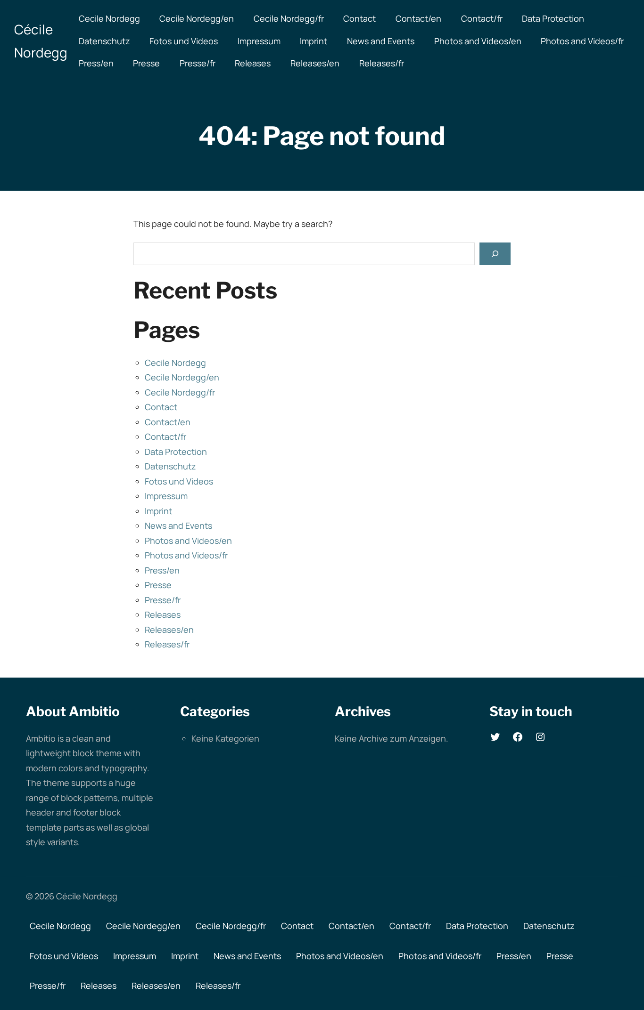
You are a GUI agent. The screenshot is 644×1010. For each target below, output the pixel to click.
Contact (359, 18)
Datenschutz (104, 41)
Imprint (313, 41)
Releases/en (314, 63)
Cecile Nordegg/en (196, 18)
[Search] (495, 253)
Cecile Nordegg (109, 18)
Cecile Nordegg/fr (289, 18)
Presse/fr (197, 63)
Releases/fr (381, 63)
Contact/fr (482, 18)
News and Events (380, 41)
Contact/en (418, 18)
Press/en (96, 63)
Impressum (259, 41)
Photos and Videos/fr (582, 41)
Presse (146, 63)
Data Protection (553, 18)
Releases (253, 63)
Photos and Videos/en (477, 41)
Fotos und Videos (183, 41)
